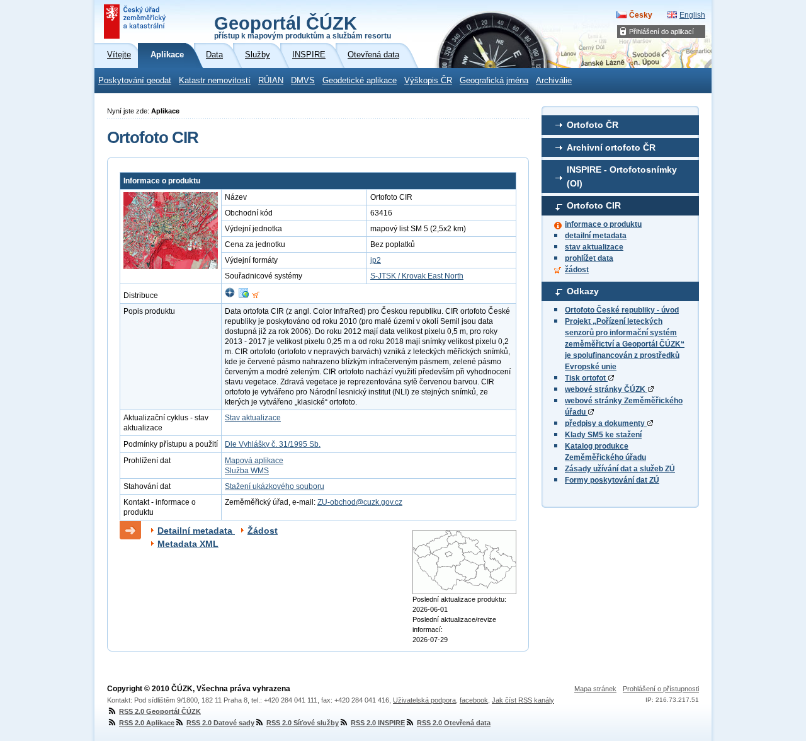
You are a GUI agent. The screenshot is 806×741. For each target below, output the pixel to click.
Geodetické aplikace (359, 80)
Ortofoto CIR (594, 205)
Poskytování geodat (134, 80)
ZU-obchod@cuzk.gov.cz (359, 502)
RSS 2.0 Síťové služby (302, 723)
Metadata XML (188, 544)
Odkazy (583, 291)
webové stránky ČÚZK (606, 389)
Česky (640, 15)
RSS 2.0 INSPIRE (378, 723)
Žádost (262, 531)
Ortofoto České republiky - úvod (622, 310)
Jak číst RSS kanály (523, 700)
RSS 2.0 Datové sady (220, 723)
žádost (577, 269)
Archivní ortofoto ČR (611, 147)
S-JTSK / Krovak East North (416, 276)
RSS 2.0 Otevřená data (454, 723)
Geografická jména (494, 80)
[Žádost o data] (256, 295)
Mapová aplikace (254, 460)
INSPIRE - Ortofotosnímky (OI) (622, 176)
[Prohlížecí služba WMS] (244, 295)
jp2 (375, 260)
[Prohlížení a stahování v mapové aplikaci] (230, 295)
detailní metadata (596, 235)
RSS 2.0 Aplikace (146, 723)
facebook (474, 700)
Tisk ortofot (586, 378)
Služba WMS (247, 470)
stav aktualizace (594, 247)
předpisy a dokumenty (606, 423)
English (692, 15)
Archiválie (554, 80)
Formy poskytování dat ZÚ (612, 480)
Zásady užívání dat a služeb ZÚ (620, 468)
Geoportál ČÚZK (302, 26)
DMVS (303, 80)
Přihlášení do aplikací (661, 31)
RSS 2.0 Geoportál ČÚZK (160, 711)
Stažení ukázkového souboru (274, 486)
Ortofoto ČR (592, 125)
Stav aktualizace (253, 417)
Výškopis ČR (428, 80)
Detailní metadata (196, 531)
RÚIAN (270, 80)
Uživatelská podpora (424, 700)
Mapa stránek (595, 688)
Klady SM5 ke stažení (603, 434)
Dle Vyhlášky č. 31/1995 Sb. (273, 444)
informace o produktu (603, 224)
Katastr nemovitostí (215, 80)
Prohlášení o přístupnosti (661, 688)
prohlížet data (589, 258)
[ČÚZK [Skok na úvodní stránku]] (136, 21)
